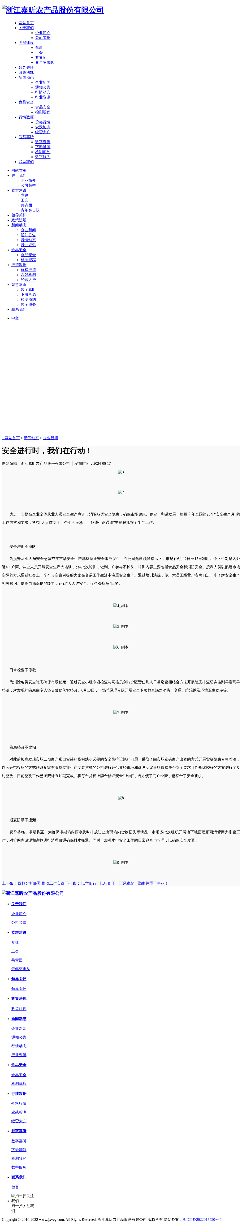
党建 (39, 48)
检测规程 (42, 112)
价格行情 (42, 122)
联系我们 (26, 162)
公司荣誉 (42, 38)
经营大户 (42, 132)
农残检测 (42, 127)
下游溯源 (42, 147)
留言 (15, 1187)
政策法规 (26, 72)
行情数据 (26, 117)
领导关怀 (26, 67)
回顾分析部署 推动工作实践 (33, 883)
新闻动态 (26, 77)
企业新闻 (42, 82)
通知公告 (42, 87)
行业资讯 (42, 97)
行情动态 (42, 92)
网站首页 (26, 23)
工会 (39, 53)
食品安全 (26, 102)
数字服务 (42, 157)
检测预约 (42, 152)
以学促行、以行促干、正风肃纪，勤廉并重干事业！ (116, 883)
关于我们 (26, 28)
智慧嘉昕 (26, 137)
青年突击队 (44, 62)
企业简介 (42, 33)
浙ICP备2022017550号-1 (202, 1219)
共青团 (41, 58)
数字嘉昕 (42, 142)
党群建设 (26, 43)
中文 (15, 318)
